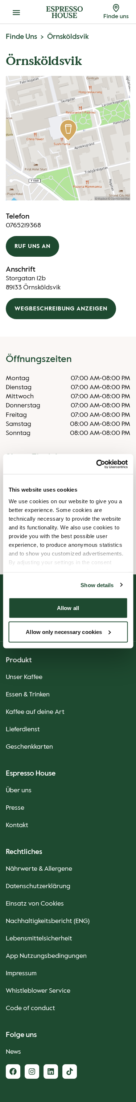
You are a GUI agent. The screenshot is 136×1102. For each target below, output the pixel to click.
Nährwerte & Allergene (39, 869)
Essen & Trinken (28, 694)
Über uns (19, 790)
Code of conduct (30, 1008)
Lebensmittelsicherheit (39, 938)
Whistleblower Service (38, 991)
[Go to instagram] (32, 1071)
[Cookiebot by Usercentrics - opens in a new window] (97, 464)
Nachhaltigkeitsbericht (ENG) (48, 921)
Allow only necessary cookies (64, 632)
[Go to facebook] (13, 1071)
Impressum (21, 973)
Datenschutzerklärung (38, 886)
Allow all (68, 608)
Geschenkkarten (29, 747)
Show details (97, 585)
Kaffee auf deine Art (35, 712)
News (13, 1052)
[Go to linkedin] (51, 1071)
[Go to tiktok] (69, 1071)
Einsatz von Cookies (35, 903)
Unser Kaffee (24, 677)
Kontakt (17, 825)
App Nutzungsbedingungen (46, 956)
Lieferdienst (23, 729)
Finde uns (21, 37)
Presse (15, 808)
